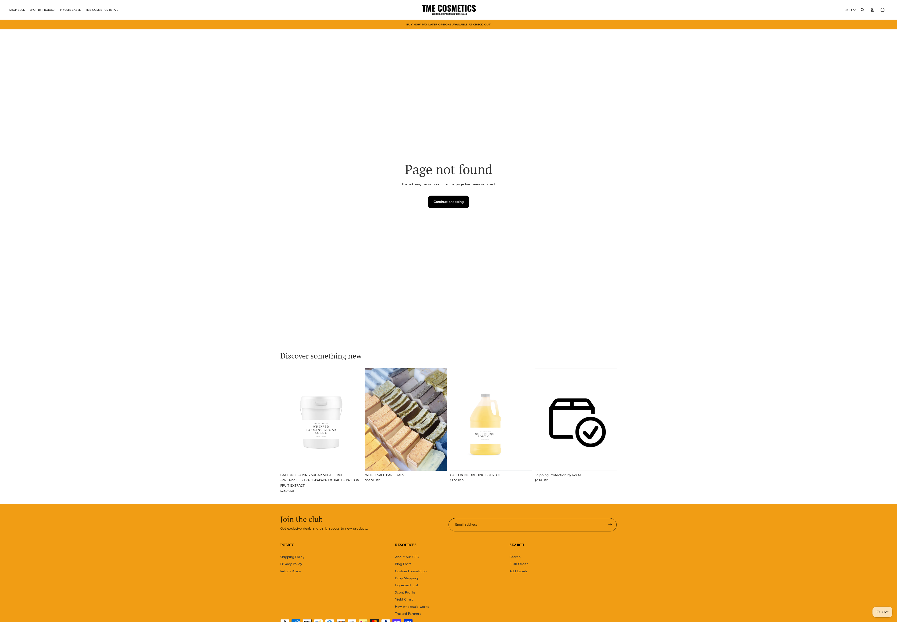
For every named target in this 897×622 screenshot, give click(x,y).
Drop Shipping (406, 578)
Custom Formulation (411, 571)
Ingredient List (406, 585)
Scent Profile (405, 592)
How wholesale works (412, 606)
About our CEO (407, 557)
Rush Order (518, 564)
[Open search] (862, 10)
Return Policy (290, 571)
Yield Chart (404, 599)
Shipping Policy (292, 557)
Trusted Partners (408, 613)
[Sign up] (610, 524)
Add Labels (518, 571)
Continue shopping (449, 201)
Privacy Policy (291, 564)
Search (514, 557)
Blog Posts (403, 564)
